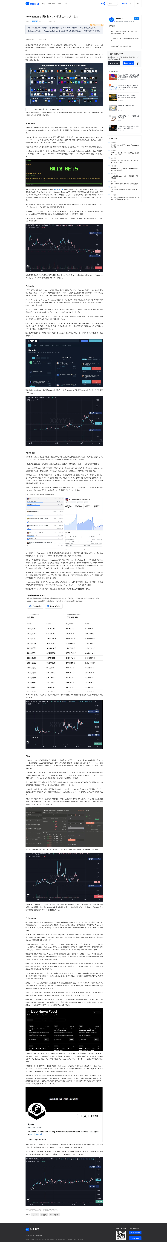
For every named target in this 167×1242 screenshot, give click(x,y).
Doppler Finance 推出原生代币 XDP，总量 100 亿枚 (124, 177)
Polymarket (35, 1215)
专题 (65, 4)
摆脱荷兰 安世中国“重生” (126, 106)
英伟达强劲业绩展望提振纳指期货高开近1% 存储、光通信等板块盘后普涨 (125, 198)
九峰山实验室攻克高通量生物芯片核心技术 (124, 184)
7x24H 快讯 (51, 4)
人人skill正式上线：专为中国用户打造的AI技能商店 (124, 40)
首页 (43, 4)
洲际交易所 (44, 1215)
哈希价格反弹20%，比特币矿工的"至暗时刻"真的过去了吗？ (127, 96)
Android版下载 (135, 1233)
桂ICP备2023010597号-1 (75, 1239)
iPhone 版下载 (135, 1238)
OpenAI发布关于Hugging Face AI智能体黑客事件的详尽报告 (124, 169)
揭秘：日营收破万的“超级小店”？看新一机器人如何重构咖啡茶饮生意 (125, 32)
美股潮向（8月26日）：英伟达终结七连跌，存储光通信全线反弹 (128, 86)
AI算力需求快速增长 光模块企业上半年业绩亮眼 (124, 190)
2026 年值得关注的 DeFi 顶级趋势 (121, 46)
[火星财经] (32, 3)
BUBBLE (28, 21)
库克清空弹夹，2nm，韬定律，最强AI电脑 (128, 117)
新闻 (59, 4)
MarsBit (119, 18)
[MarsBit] (112, 20)
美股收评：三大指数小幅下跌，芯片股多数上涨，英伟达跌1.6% (125, 161)
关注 (136, 19)
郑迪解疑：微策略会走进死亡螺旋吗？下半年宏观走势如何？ (128, 127)
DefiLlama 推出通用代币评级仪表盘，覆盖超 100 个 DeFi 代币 (125, 154)
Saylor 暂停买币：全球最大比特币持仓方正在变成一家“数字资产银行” (128, 76)
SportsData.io (58, 189)
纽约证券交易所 (54, 1215)
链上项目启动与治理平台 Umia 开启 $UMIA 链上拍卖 (125, 146)
